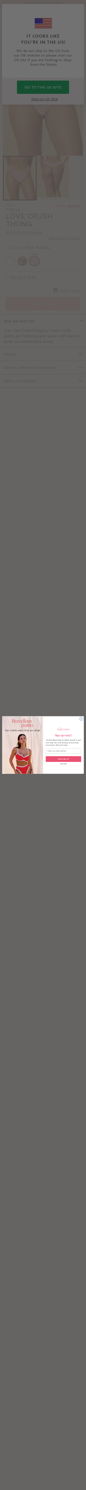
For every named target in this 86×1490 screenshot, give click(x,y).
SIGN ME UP (63, 759)
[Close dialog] (81, 719)
